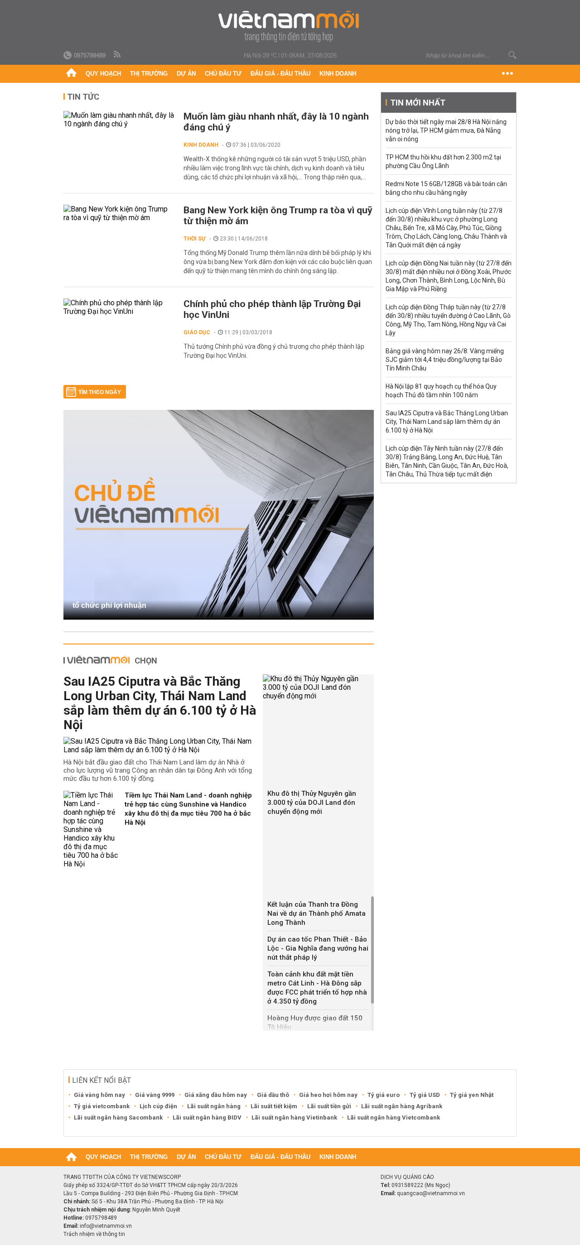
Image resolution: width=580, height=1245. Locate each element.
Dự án (186, 73)
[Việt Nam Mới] (290, 26)
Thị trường (149, 73)
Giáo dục (197, 332)
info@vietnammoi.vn (106, 1226)
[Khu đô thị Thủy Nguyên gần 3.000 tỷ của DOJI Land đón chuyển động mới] (318, 687)
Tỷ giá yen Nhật (471, 1094)
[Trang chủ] (71, 74)
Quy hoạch (103, 73)
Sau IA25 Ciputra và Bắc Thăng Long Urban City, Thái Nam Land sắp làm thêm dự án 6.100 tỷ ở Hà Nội (159, 703)
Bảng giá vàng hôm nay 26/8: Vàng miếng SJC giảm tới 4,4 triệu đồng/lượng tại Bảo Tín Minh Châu (445, 359)
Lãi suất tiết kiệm (274, 1106)
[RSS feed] (118, 55)
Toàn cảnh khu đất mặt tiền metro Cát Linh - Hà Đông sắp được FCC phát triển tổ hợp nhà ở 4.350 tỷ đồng (317, 987)
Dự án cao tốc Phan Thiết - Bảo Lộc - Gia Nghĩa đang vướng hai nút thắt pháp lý (317, 948)
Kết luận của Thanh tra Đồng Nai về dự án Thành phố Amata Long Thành (316, 913)
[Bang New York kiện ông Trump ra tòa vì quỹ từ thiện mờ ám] (118, 213)
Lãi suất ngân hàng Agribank (401, 1106)
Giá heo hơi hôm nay (328, 1094)
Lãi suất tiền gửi (329, 1106)
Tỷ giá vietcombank (102, 1106)
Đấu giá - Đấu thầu (280, 73)
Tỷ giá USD (425, 1094)
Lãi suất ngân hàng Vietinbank (294, 1117)
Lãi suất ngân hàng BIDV (207, 1117)
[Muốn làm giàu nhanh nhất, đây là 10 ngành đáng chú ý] (118, 119)
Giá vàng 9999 (154, 1094)
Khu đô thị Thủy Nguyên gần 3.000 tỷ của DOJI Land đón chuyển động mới (311, 802)
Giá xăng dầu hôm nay (215, 1094)
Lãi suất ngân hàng (214, 1106)
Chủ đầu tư (223, 73)
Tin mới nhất (417, 102)
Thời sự (195, 239)
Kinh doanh (337, 73)
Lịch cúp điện (158, 1106)
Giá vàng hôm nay (99, 1094)
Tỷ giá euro (383, 1094)
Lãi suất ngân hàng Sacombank (118, 1117)
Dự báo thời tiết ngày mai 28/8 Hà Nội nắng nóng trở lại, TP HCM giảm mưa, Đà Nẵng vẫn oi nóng (446, 130)
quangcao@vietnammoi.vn (431, 1193)
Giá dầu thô (273, 1094)
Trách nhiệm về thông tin (94, 1234)
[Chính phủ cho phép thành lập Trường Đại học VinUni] (118, 307)
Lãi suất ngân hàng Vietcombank (393, 1117)
